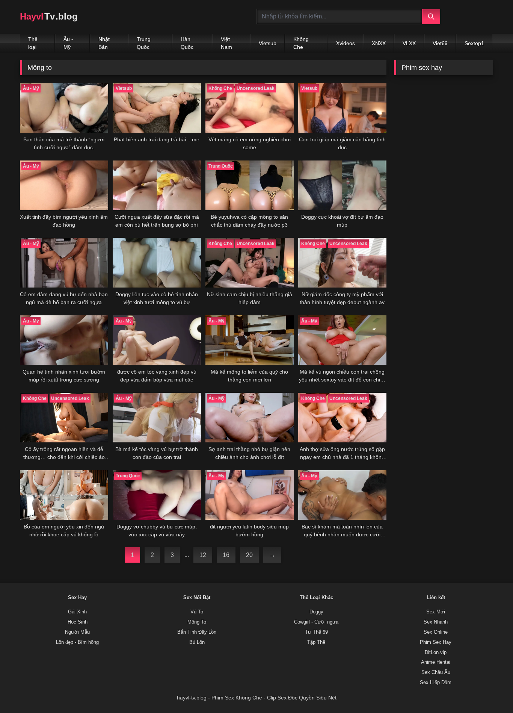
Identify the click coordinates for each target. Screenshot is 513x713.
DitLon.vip (436, 652)
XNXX (379, 43)
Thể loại (33, 43)
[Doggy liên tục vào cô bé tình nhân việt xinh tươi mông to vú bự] (157, 263)
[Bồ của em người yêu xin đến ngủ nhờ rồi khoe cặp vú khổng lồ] (64, 495)
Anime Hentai (435, 662)
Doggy (316, 612)
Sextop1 (474, 43)
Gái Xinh (77, 612)
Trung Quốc (144, 43)
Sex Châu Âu (435, 672)
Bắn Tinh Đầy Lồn (196, 632)
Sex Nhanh (436, 622)
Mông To (196, 622)
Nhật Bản (104, 43)
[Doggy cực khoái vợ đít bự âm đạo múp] (342, 185)
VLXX (409, 43)
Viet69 (440, 43)
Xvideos (345, 43)
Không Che (301, 43)
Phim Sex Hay (435, 642)
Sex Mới (435, 612)
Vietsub (267, 43)
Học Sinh (78, 622)
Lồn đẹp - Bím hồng (77, 642)
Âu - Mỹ (68, 43)
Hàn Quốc (187, 43)
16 (226, 555)
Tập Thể (316, 642)
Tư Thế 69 (316, 632)
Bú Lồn (197, 642)
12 (202, 555)
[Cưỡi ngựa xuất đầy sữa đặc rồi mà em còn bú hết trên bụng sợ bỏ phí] (157, 185)
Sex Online (436, 632)
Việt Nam (226, 43)
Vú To (196, 612)
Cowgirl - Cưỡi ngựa (316, 622)
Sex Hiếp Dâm (435, 682)
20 (249, 555)
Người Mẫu (77, 632)
